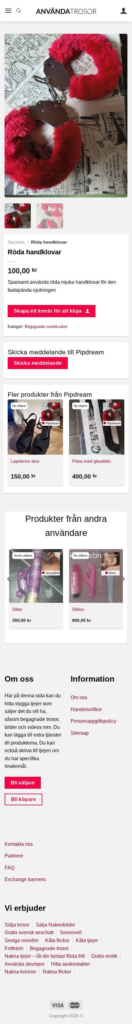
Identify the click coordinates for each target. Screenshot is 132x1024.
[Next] (117, 115)
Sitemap (80, 733)
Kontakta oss (19, 844)
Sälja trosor (17, 924)
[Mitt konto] (123, 10)
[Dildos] (96, 576)
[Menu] (8, 10)
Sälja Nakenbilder (55, 924)
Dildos (78, 609)
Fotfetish (14, 948)
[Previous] (14, 115)
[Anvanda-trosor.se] (66, 10)
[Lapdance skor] (35, 427)
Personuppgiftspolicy (93, 721)
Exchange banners (25, 879)
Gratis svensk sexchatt (29, 932)
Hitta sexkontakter (70, 964)
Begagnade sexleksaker (46, 326)
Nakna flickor (57, 971)
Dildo (17, 609)
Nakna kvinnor (20, 971)
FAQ (9, 867)
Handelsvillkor (86, 709)
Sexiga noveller (22, 940)
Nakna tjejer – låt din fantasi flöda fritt (45, 956)
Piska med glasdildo (91, 461)
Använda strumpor (25, 964)
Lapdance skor (25, 461)
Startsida (16, 242)
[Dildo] (36, 576)
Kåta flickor (57, 940)
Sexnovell (71, 932)
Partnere (14, 855)
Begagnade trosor (49, 948)
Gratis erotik (104, 956)
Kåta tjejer (87, 940)
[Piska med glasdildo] (96, 427)
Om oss (79, 697)
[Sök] (18, 11)
